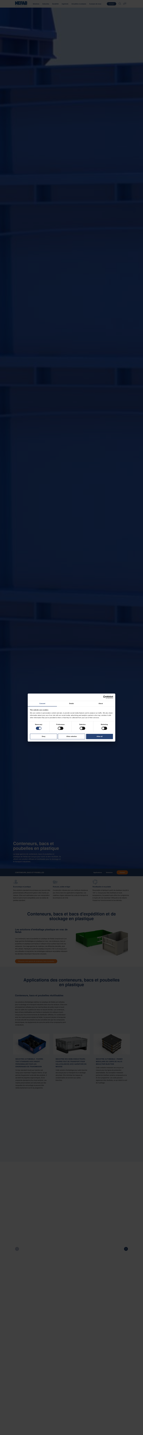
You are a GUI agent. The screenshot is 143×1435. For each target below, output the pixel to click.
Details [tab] (71, 703)
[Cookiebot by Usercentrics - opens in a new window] (104, 697)
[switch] (60, 728)
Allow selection (71, 736)
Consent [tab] (42, 703)
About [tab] (101, 703)
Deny (43, 736)
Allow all (99, 736)
